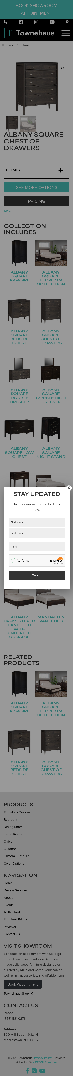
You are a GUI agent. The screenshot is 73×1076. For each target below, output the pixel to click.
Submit (37, 575)
